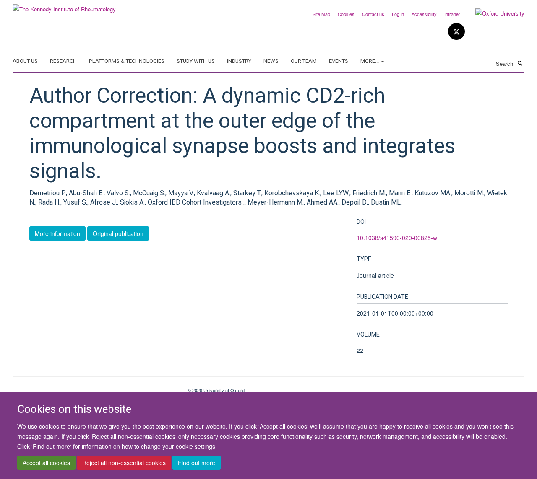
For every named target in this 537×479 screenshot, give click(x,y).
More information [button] (57, 233)
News (271, 61)
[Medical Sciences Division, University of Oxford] (94, 387)
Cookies (346, 13)
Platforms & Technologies (126, 61)
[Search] (519, 62)
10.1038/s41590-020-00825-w (397, 237)
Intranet (452, 13)
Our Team (304, 61)
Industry (239, 61)
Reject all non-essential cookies (124, 462)
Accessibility (424, 13)
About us (25, 61)
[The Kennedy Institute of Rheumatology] (64, 6)
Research (63, 61)
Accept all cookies (46, 462)
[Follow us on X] (456, 32)
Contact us (373, 13)
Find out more (196, 462)
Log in (398, 13)
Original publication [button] (118, 233)
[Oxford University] (493, 13)
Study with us (196, 61)
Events (338, 61)
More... (370, 61)
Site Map (321, 13)
